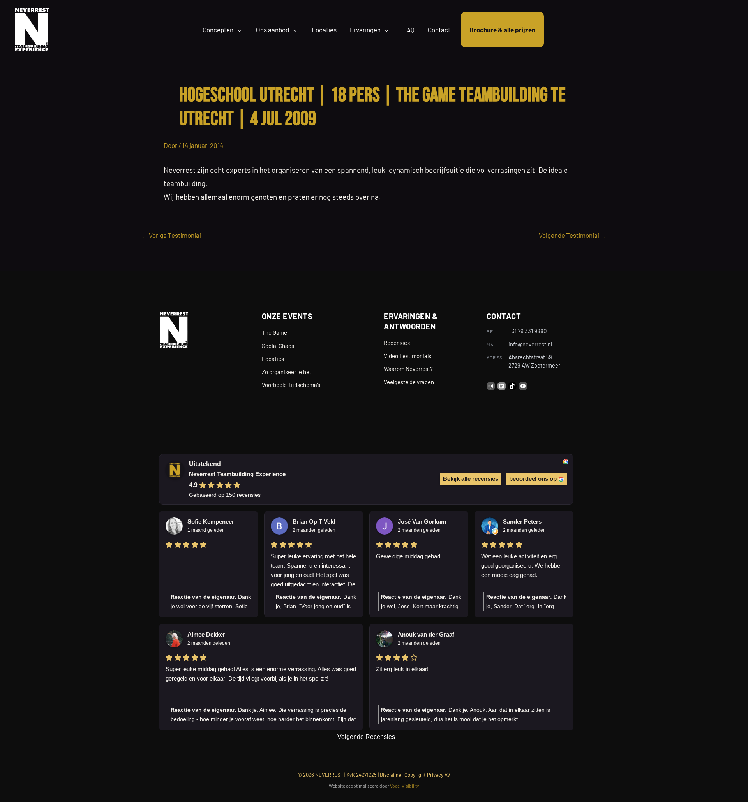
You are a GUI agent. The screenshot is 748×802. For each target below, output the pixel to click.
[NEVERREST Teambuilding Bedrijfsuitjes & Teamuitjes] (32, 28)
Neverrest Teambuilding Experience (237, 474)
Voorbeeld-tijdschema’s (291, 384)
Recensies (397, 342)
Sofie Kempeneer (210, 521)
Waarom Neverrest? (408, 368)
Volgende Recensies (366, 736)
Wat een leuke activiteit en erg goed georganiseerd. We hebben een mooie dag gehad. (522, 565)
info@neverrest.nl (530, 344)
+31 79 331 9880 (527, 330)
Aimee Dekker (206, 634)
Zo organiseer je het (286, 371)
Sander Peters (522, 521)
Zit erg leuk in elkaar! (402, 669)
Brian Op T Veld (314, 521)
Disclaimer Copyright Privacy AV (415, 775)
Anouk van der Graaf (426, 634)
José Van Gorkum (422, 521)
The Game (274, 332)
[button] (238, 29)
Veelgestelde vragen (409, 381)
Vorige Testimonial (171, 235)
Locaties (273, 358)
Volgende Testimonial (573, 235)
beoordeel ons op (533, 478)
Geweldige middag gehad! (409, 556)
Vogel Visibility (404, 785)
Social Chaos (278, 345)
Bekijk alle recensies (470, 478)
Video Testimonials (407, 355)
